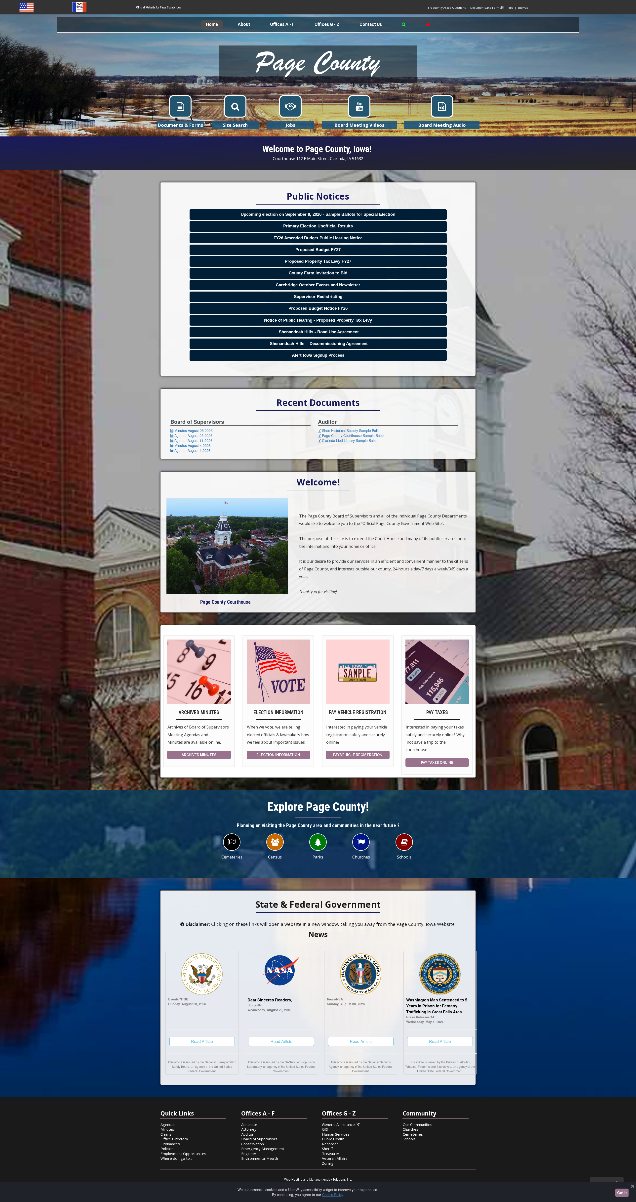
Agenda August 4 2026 (190, 450)
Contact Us (370, 24)
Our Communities (417, 1124)
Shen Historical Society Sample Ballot (349, 430)
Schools (409, 1138)
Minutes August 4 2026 (190, 445)
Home (212, 24)
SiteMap (523, 7)
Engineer (248, 1153)
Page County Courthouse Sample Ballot (351, 435)
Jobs (511, 7)
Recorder (330, 1143)
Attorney (248, 1129)
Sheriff (327, 1148)
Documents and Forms (487, 7)
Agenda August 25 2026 (191, 435)
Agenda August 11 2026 (191, 440)
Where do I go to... (176, 1158)
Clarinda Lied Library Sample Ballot (347, 440)
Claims (165, 1134)
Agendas (167, 1124)
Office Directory (174, 1138)
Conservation (252, 1143)
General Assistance (340, 1124)
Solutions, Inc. (342, 1179)
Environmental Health (259, 1158)
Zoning (327, 1163)
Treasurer (330, 1153)
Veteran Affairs (335, 1158)
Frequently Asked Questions (447, 7)
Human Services (336, 1134)
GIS (325, 1129)
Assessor (249, 1124)
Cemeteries (413, 1134)
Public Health (333, 1138)
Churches (410, 1129)
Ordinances (170, 1143)
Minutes (167, 1129)
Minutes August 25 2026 (191, 430)
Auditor (247, 1134)
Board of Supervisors (259, 1138)
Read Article (202, 1041)
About (244, 24)
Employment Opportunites (183, 1153)
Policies (166, 1148)
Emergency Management (262, 1148)
